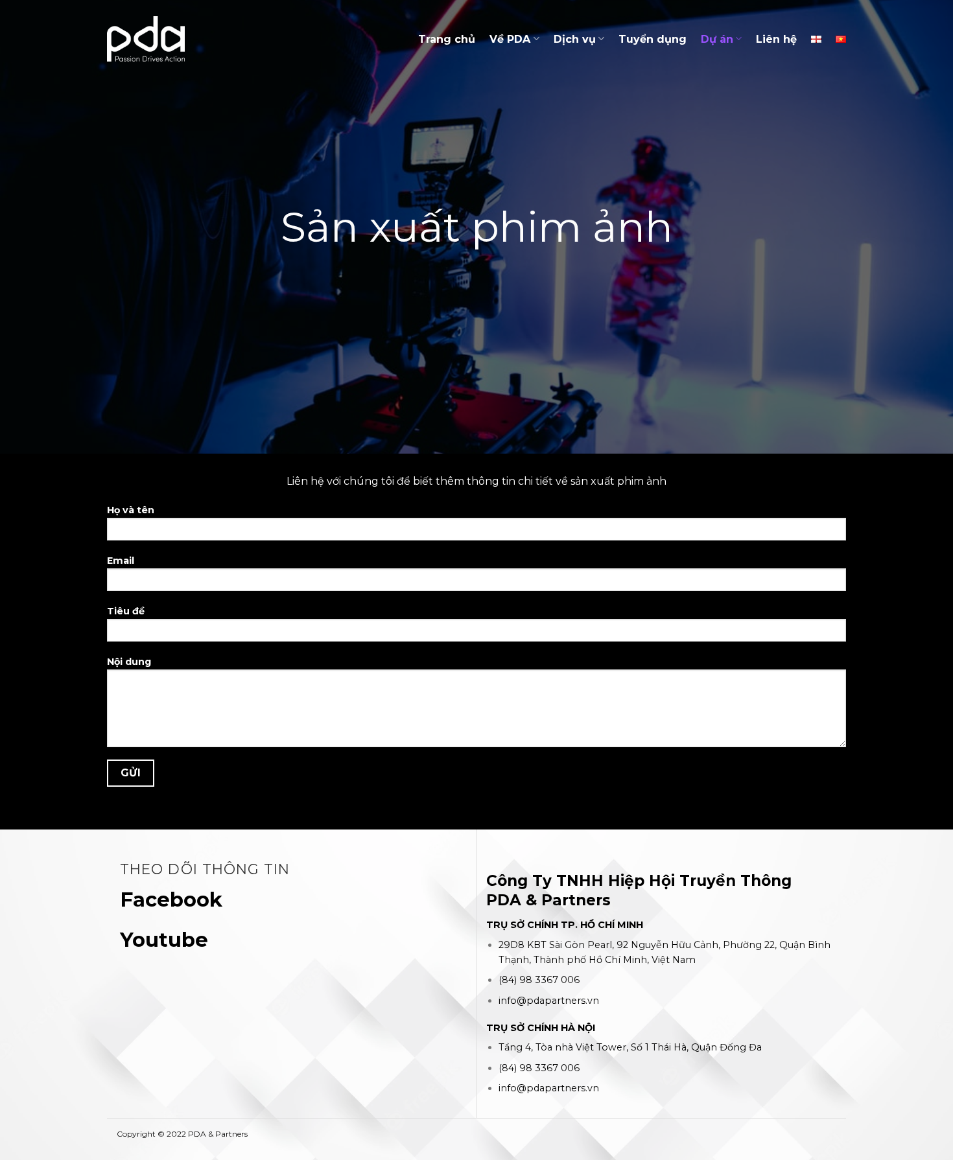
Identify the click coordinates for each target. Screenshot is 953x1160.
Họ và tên (130, 510)
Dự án (717, 39)
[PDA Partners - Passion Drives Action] (146, 38)
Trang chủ (446, 39)
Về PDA (509, 39)
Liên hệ (776, 39)
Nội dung (129, 661)
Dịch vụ (575, 39)
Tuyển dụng (652, 39)
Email (120, 560)
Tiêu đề (126, 611)
